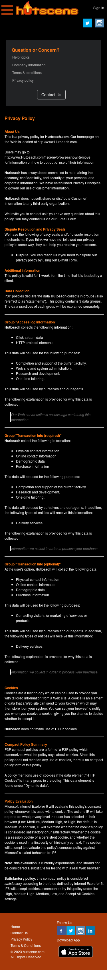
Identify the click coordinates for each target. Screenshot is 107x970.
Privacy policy (23, 80)
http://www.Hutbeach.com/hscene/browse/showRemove (47, 157)
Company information (29, 64)
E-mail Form (66, 218)
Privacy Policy (21, 939)
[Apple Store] (75, 955)
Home (15, 926)
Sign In (98, 7)
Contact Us (19, 932)
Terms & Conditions (26, 945)
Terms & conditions (27, 72)
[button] (51, 94)
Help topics (21, 57)
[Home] (47, 13)
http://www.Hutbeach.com (57, 141)
